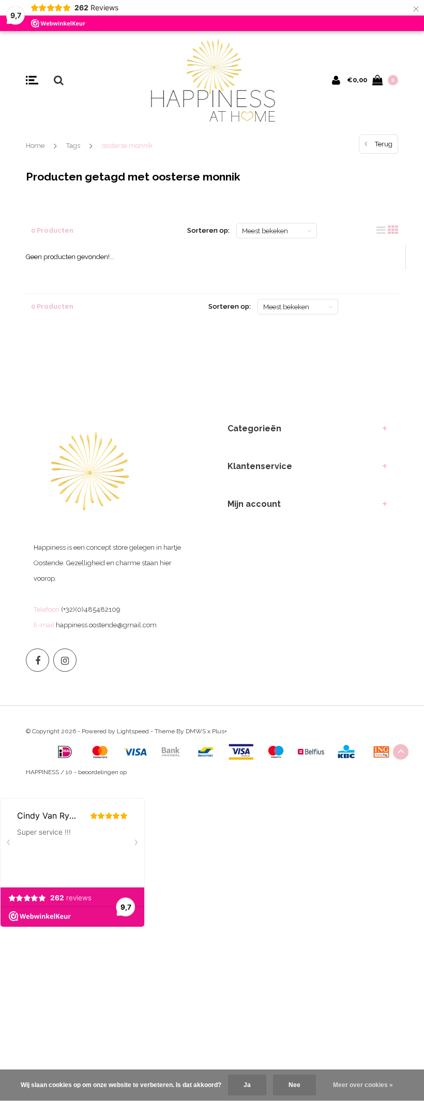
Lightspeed (133, 731)
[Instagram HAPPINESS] (65, 660)
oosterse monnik (127, 145)
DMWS (196, 731)
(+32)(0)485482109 (90, 609)
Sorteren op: (208, 230)
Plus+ (219, 731)
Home (35, 145)
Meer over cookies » (363, 1085)
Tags (73, 145)
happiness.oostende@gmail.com (106, 625)
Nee (294, 1085)
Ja (247, 1085)
